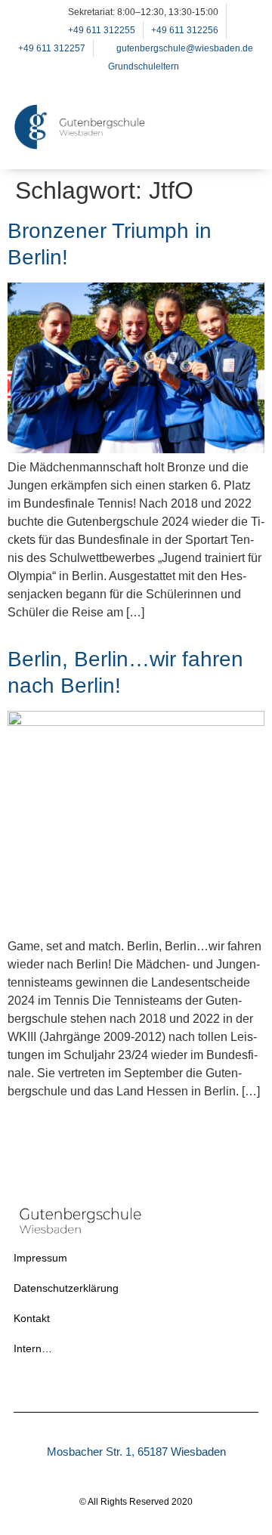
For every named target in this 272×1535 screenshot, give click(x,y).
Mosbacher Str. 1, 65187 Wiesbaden (136, 1451)
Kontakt (32, 1318)
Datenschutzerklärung (66, 1288)
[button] (239, 145)
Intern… (33, 1348)
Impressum (40, 1258)
